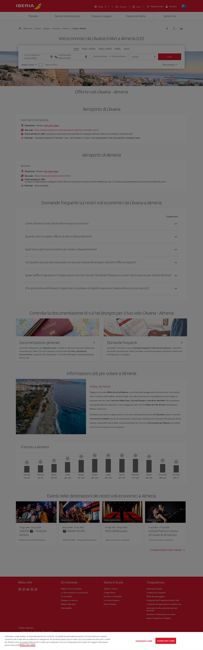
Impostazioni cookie (144, 640)
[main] (101, 641)
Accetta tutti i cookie (165, 640)
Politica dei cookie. (27, 645)
